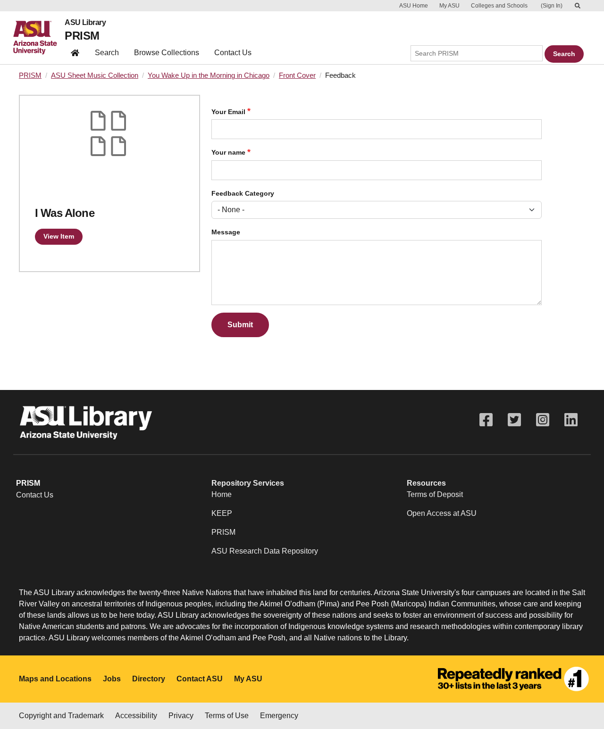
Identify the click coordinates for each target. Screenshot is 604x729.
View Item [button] (58, 236)
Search (107, 53)
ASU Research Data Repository (264, 551)
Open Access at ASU (442, 513)
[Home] (39, 37)
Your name (228, 152)
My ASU (449, 5)
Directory (148, 679)
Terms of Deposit (435, 494)
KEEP (221, 513)
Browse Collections (166, 53)
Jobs (112, 679)
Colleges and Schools (499, 5)
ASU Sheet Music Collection (94, 75)
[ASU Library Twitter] (514, 420)
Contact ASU (199, 679)
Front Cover (297, 75)
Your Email (228, 112)
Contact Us (233, 53)
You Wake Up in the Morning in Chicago (208, 75)
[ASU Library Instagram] (542, 420)
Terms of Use (227, 716)
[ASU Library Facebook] (486, 420)
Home (221, 494)
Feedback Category (242, 193)
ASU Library (85, 22)
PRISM (82, 35)
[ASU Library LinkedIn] (571, 420)
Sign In (552, 5)
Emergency (279, 716)
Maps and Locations (55, 679)
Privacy (180, 716)
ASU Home (413, 5)
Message (225, 232)
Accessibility (136, 716)
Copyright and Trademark (61, 716)
